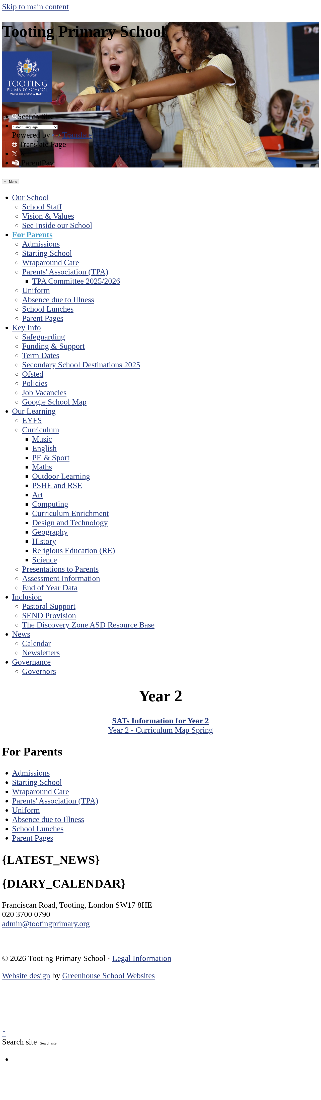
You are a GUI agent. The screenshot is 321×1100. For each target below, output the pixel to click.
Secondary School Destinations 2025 (81, 364)
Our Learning (34, 411)
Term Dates (40, 355)
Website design (26, 975)
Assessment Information (61, 578)
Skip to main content (35, 6)
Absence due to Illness (58, 299)
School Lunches (47, 308)
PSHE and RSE (57, 485)
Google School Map (54, 401)
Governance (31, 661)
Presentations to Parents (60, 568)
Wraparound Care (50, 262)
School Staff (42, 206)
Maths (42, 466)
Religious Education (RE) (73, 550)
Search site (19, 1041)
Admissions (41, 243)
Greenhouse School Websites (108, 975)
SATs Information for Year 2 (160, 720)
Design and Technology (70, 522)
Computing (50, 503)
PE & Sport (50, 457)
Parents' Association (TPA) (65, 271)
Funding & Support (53, 346)
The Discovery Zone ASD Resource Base (88, 624)
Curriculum (40, 429)
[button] (14, 116)
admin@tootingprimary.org (46, 923)
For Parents (32, 234)
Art (37, 494)
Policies (34, 383)
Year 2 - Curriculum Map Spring (160, 729)
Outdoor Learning (61, 476)
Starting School (47, 253)
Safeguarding (43, 336)
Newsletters (41, 652)
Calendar (36, 643)
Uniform (36, 290)
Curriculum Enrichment (70, 513)
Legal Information (141, 958)
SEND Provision (49, 615)
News (21, 634)
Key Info (26, 327)
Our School (30, 197)
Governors (39, 671)
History (44, 541)
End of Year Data (49, 587)
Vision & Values (48, 215)
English (44, 448)
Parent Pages (42, 318)
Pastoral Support (48, 606)
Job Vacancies (44, 392)
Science (44, 559)
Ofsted (32, 373)
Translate (77, 134)
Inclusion (27, 596)
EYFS (32, 420)
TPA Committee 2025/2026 (76, 280)
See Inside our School (57, 225)
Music (42, 438)
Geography (50, 531)
